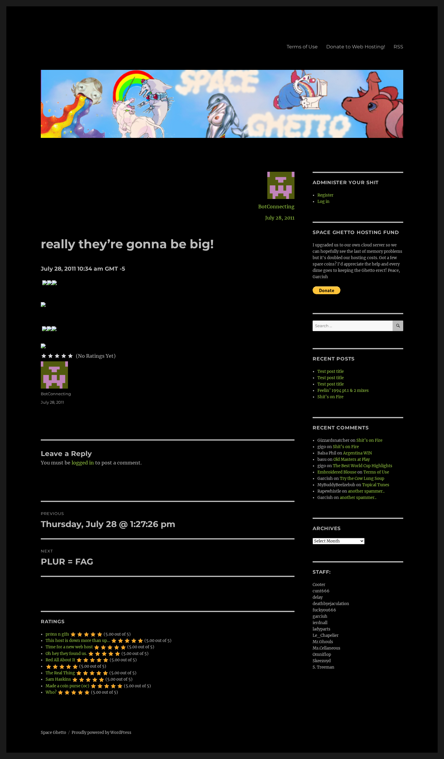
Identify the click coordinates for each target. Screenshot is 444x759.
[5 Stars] (70, 356)
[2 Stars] (50, 356)
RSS (398, 47)
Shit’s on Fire (330, 396)
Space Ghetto (53, 732)
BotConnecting (276, 207)
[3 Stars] (57, 356)
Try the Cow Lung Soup (362, 478)
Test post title (330, 371)
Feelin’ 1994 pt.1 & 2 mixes (343, 390)
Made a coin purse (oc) (67, 686)
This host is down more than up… (78, 640)
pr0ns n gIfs (57, 634)
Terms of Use (302, 47)
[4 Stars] (64, 356)
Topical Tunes (375, 484)
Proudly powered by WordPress (101, 732)
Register (325, 195)
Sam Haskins (58, 679)
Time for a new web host (69, 647)
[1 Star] (44, 356)
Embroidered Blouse (336, 472)
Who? (51, 692)
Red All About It (60, 660)
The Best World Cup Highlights (362, 465)
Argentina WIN (357, 453)
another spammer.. (366, 491)
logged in (83, 463)
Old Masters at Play (351, 459)
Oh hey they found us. (66, 653)
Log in (323, 201)
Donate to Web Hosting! (355, 47)
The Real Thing (60, 673)
